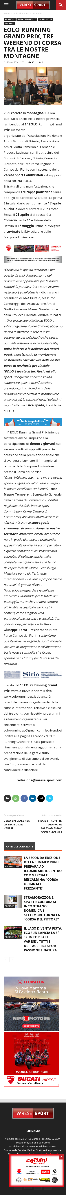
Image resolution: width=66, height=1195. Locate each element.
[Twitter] (49, 798)
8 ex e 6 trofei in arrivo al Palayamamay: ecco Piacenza (50, 826)
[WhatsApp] (15, 798)
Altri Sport (45, 19)
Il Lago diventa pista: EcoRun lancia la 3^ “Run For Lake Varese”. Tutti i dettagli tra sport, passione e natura (43, 939)
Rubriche (18, 13)
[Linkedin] (32, 798)
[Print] (7, 798)
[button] (6, 5)
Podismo (9, 23)
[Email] (41, 798)
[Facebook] (24, 798)
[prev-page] (6, 959)
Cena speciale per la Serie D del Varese (17, 824)
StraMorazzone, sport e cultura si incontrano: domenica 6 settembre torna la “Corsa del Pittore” (42, 908)
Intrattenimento (34, 13)
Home (7, 13)
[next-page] (12, 959)
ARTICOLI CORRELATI (19, 846)
